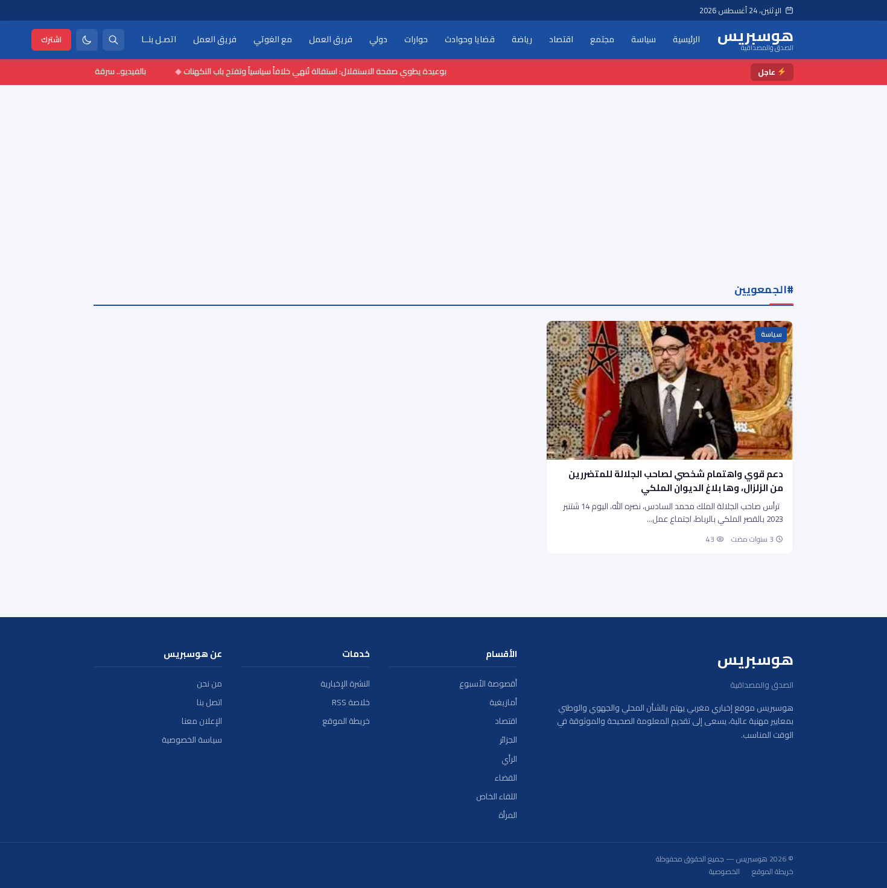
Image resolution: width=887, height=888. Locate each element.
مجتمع (602, 39)
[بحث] (113, 40)
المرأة (507, 815)
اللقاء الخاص (496, 797)
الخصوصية (724, 871)
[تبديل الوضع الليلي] (87, 40)
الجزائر (508, 740)
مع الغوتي (272, 39)
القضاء (506, 778)
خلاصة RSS (351, 702)
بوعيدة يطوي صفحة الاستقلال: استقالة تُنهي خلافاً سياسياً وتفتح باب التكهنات (326, 71)
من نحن (209, 684)
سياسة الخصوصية (192, 740)
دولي (378, 39)
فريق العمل (330, 39)
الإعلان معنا (202, 721)
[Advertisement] (443, 175)
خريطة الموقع (346, 721)
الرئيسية (686, 39)
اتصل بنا (209, 702)
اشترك (51, 39)
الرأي (509, 759)
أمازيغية (503, 702)
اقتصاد (561, 39)
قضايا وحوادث (470, 39)
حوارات (416, 39)
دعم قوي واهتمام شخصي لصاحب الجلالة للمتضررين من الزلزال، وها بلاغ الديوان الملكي (675, 480)
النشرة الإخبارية (345, 684)
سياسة (643, 39)
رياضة (522, 39)
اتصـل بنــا (158, 39)
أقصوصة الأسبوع (488, 684)
